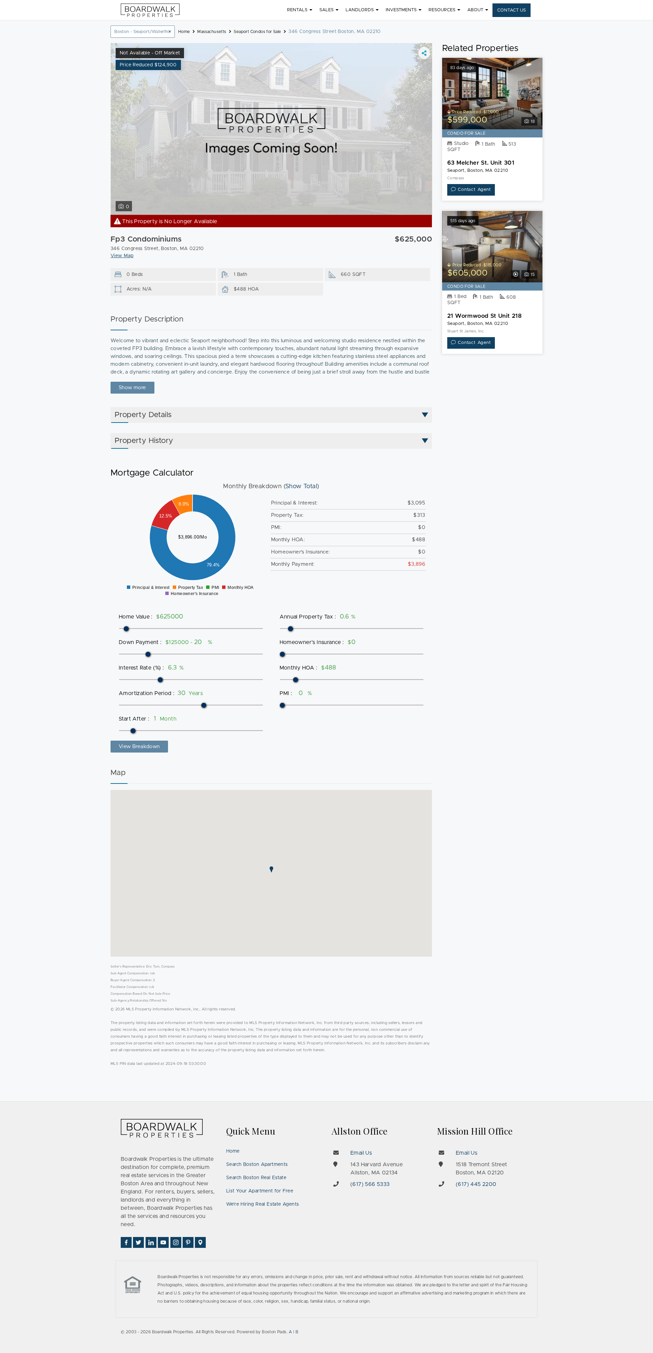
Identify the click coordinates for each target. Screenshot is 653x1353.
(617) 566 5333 (370, 1184)
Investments (401, 10)
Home (233, 1151)
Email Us (361, 1153)
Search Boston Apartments (257, 1164)
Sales (326, 10)
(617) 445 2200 (476, 1184)
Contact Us (511, 10)
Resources (442, 10)
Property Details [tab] (143, 415)
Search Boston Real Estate (256, 1177)
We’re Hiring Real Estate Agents (262, 1204)
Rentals (297, 10)
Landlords (360, 10)
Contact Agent (474, 189)
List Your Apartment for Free (259, 1191)
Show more (132, 387)
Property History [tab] (144, 441)
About (475, 10)
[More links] (424, 53)
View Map (122, 255)
